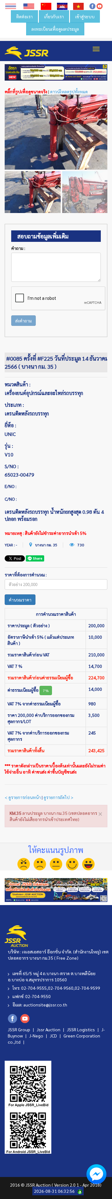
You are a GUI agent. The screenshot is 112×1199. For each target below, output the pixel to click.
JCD (54, 1035)
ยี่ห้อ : (10, 425)
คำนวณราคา (20, 599)
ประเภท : (14, 405)
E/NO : (10, 486)
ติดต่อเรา (24, 16)
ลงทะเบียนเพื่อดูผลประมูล (55, 29)
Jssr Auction (49, 1029)
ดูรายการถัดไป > (58, 797)
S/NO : (12, 466)
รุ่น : (9, 445)
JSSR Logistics (81, 1029)
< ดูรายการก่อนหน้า (23, 797)
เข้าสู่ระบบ (85, 16)
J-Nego (36, 1035)
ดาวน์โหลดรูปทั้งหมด (69, 91)
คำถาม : (18, 248)
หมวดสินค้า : (17, 384)
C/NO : (11, 499)
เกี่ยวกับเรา (54, 16)
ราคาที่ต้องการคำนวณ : (26, 574)
